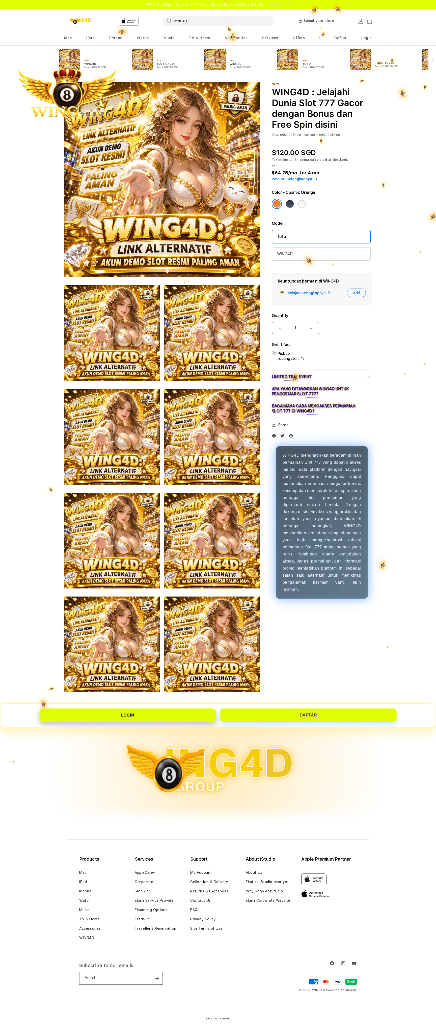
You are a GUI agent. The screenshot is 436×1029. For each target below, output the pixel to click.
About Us (254, 872)
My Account (201, 872)
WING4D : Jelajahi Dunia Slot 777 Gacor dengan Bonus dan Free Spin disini (218, 4)
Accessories (90, 928)
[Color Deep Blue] (290, 204)
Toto (281, 236)
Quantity (280, 315)
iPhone (85, 891)
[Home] (81, 21)
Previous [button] (66, 4)
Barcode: (311, 135)
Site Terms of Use (206, 928)
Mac (83, 872)
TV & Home (89, 919)
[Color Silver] (302, 204)
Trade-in (142, 919)
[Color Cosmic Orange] (277, 204)
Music (84, 910)
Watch (85, 900)
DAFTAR (308, 715)
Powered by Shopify (341, 990)
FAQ (194, 910)
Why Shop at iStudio (264, 891)
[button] (143, 38)
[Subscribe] (156, 978)
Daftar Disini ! (279, 4)
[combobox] (218, 20)
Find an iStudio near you (267, 882)
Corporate (144, 882)
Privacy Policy (203, 919)
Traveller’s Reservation (155, 928)
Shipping (302, 160)
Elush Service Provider (155, 900)
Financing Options (151, 910)
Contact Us (200, 900)
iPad (83, 882)
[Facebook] (275, 437)
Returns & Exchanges (209, 891)
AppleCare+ (145, 872)
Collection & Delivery (209, 882)
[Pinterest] (292, 437)
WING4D (285, 254)
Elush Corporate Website (268, 900)
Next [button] (369, 4)
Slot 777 (143, 891)
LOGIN (127, 715)
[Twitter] (283, 437)
